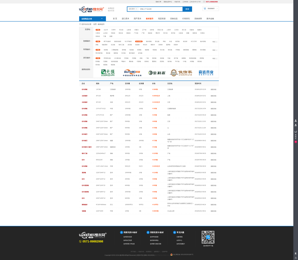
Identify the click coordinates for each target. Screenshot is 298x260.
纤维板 (178, 50)
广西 (143, 33)
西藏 (187, 33)
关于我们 (133, 251)
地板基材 (104, 45)
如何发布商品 (154, 240)
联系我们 (149, 251)
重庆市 (158, 33)
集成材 (137, 45)
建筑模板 (186, 50)
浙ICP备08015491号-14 (162, 255)
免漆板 (106, 50)
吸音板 (200, 61)
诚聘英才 (157, 251)
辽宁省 (144, 30)
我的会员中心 (168, 2)
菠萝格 (168, 45)
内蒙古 (136, 30)
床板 (141, 58)
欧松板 (170, 50)
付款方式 (177, 2)
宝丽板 (105, 61)
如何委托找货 (128, 237)
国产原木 (137, 19)
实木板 (123, 53)
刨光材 (185, 41)
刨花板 (132, 50)
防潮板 (98, 61)
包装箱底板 (114, 61)
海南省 (150, 33)
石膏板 (134, 58)
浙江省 (184, 30)
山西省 (129, 30)
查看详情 (213, 89)
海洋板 (170, 61)
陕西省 (195, 33)
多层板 (130, 45)
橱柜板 (116, 53)
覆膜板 (194, 50)
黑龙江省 (160, 30)
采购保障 (198, 19)
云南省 (181, 33)
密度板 (139, 50)
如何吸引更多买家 (155, 244)
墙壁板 (105, 65)
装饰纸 (146, 61)
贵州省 (173, 33)
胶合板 (157, 41)
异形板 (126, 58)
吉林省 (152, 30)
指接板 (147, 50)
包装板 (162, 58)
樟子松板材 (107, 41)
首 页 (115, 19)
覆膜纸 (154, 61)
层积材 (160, 45)
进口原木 (125, 19)
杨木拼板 (203, 41)
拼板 (97, 45)
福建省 (199, 30)
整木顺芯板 (99, 53)
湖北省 (121, 33)
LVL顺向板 (117, 58)
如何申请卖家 (154, 237)
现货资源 (162, 19)
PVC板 (177, 61)
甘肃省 (202, 33)
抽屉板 (184, 58)
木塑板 (192, 61)
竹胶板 (139, 61)
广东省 (136, 33)
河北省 (121, 30)
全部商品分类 (86, 19)
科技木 (145, 45)
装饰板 (124, 50)
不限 (98, 30)
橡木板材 (132, 53)
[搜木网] (92, 9)
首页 (95, 24)
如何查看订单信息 (129, 244)
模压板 (154, 58)
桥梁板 (202, 58)
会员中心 (179, 240)
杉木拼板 (139, 41)
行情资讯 (186, 19)
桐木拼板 (149, 41)
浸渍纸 (162, 61)
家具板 (177, 41)
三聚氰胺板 (114, 50)
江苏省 (176, 30)
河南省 (113, 33)
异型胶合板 (107, 58)
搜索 (187, 9)
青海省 (98, 36)
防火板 (162, 50)
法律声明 (164, 251)
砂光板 (140, 53)
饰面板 (155, 50)
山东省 (105, 33)
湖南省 (128, 33)
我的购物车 (211, 8)
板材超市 (149, 19)
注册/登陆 (180, 237)
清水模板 (203, 50)
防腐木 (176, 45)
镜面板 (113, 65)
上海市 (169, 30)
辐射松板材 (117, 41)
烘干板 (176, 58)
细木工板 (121, 45)
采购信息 (174, 19)
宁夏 (104, 36)
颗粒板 (131, 61)
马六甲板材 (128, 41)
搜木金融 (210, 19)
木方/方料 (194, 41)
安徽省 (192, 30)
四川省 (165, 33)
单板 (164, 41)
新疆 (111, 36)
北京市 (106, 30)
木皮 (170, 41)
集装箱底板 (192, 58)
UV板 (184, 61)
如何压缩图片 (181, 244)
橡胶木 (153, 45)
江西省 (98, 33)
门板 (147, 58)
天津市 (113, 30)
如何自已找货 (128, 240)
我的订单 (158, 2)
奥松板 (108, 53)
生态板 (113, 45)
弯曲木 (123, 61)
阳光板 (98, 65)
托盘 (169, 58)
